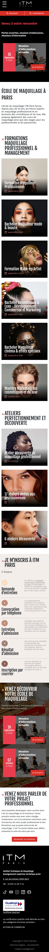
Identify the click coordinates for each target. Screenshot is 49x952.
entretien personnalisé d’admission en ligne (34, 582)
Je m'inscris (37, 67)
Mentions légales (17, 945)
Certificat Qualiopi (11, 912)
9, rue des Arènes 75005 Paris (16, 879)
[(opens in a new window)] (5, 892)
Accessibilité (33, 945)
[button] (12, 13)
